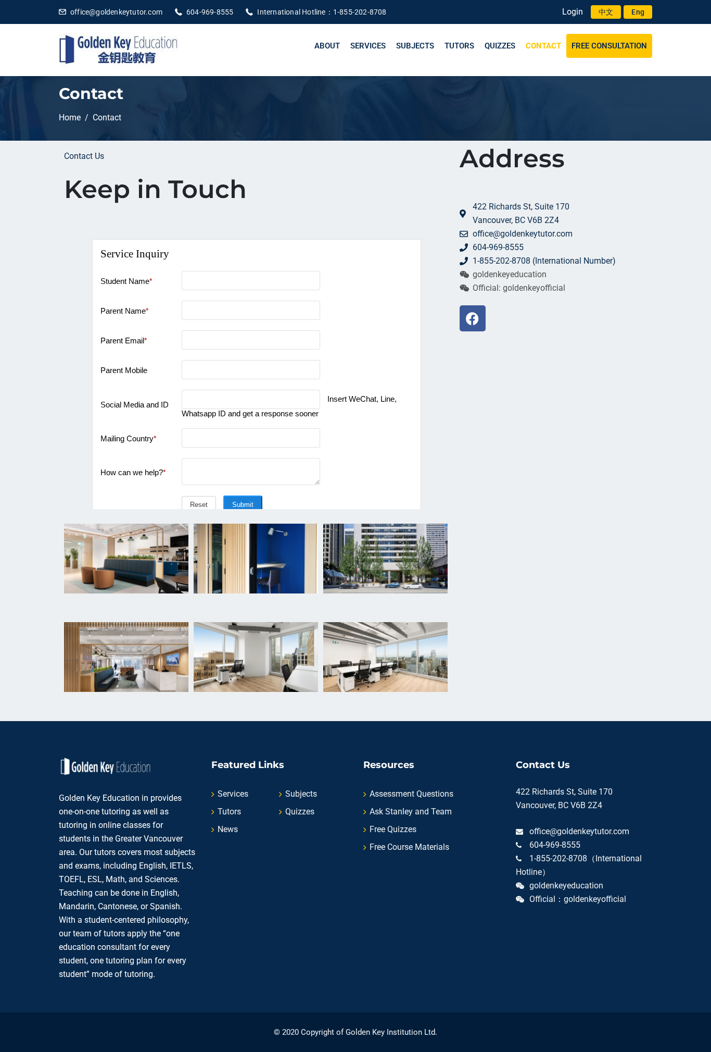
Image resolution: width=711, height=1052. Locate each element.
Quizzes (500, 46)
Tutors (459, 46)
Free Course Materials (409, 847)
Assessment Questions (411, 794)
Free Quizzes (393, 829)
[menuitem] (606, 12)
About (327, 46)
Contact (543, 46)
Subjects (415, 46)
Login (572, 12)
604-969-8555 (209, 12)
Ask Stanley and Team (411, 811)
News (228, 829)
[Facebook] (473, 318)
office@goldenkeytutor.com (116, 12)
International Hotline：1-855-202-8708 (321, 12)
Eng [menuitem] (637, 12)
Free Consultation (609, 46)
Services (368, 46)
